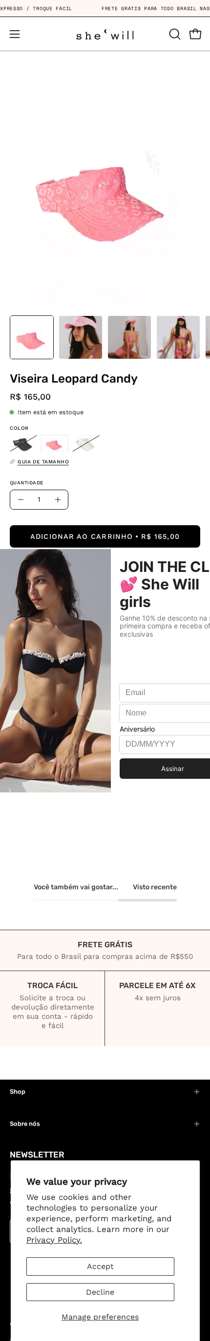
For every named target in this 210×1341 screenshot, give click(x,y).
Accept (100, 1266)
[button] (174, 34)
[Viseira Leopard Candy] (32, 337)
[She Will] (105, 33)
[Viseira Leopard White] (86, 443)
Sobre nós (25, 1123)
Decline (100, 1292)
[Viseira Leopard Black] (23, 443)
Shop (17, 1091)
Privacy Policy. (54, 1240)
